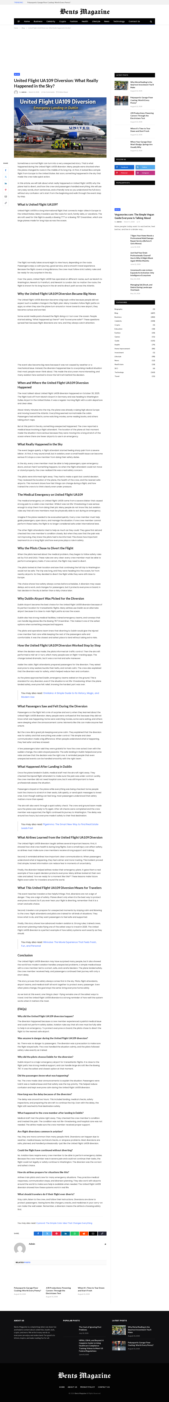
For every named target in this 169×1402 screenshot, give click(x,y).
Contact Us (134, 21)
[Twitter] (6, 177)
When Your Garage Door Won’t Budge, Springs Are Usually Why (141, 144)
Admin (24, 92)
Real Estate (119, 364)
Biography (118, 309)
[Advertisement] (84, 50)
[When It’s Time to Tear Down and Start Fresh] (92, 1276)
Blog (17, 74)
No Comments (49, 92)
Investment (119, 352)
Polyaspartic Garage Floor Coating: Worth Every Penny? (48, 2)
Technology (119, 21)
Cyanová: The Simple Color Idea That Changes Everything (64, 1223)
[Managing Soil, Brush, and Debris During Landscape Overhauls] (121, 288)
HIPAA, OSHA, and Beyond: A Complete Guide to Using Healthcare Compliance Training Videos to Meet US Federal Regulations (91, 1345)
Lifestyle (96, 21)
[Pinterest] (6, 190)
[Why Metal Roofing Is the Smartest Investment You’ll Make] (121, 85)
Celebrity (50, 21)
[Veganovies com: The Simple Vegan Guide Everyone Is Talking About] (135, 199)
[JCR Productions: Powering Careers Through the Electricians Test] (60, 1276)
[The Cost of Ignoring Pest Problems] (70, 1330)
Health (85, 21)
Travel (117, 376)
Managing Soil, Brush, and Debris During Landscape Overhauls (141, 287)
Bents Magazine (81, 1393)
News (106, 21)
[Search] (151, 21)
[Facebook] (6, 170)
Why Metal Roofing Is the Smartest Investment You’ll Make (142, 84)
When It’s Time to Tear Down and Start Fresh (91, 1289)
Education (118, 329)
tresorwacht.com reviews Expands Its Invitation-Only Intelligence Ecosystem (142, 272)
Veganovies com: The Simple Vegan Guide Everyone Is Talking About (134, 216)
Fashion (74, 21)
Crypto (62, 21)
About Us (72, 1387)
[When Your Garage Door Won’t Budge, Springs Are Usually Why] (121, 145)
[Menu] (19, 21)
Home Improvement (122, 349)
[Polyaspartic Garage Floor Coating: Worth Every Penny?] (28, 1276)
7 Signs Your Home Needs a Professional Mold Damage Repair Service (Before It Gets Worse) (142, 239)
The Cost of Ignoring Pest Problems (90, 1328)
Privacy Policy (87, 1387)
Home (27, 21)
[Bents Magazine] (84, 11)
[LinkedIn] (6, 183)
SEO (116, 368)
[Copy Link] (6, 203)
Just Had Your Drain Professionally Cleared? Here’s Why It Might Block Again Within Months (141, 257)
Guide (117, 341)
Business (38, 21)
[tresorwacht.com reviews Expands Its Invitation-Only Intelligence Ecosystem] (121, 273)
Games (117, 337)
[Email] (6, 196)
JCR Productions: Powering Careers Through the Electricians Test (58, 1290)
